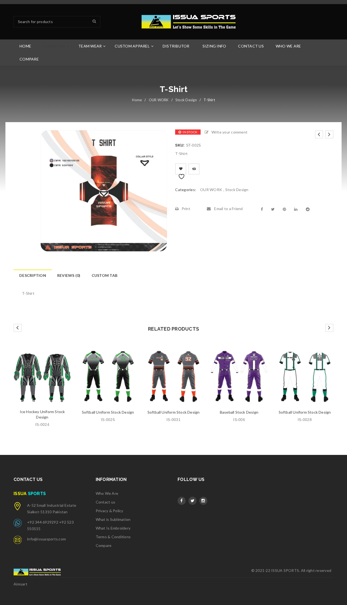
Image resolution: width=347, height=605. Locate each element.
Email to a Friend (228, 208)
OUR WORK (159, 100)
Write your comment (229, 132)
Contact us (105, 502)
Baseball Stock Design (239, 412)
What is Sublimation (113, 519)
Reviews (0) (69, 275)
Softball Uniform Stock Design (108, 412)
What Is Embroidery (113, 528)
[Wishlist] (180, 169)
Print (186, 208)
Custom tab (105, 275)
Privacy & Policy (109, 510)
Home (137, 100)
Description (32, 275)
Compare (104, 545)
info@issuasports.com (46, 539)
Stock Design (186, 100)
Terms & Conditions (113, 536)
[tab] (33, 275)
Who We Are (107, 493)
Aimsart (20, 584)
